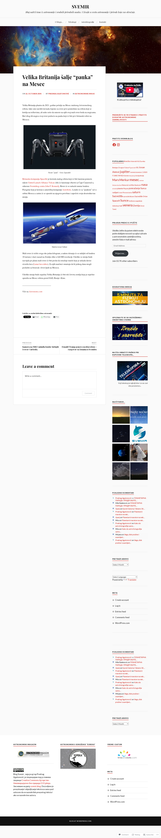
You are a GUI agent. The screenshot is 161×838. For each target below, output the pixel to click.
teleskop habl (117, 206)
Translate (132, 579)
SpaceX (116, 200)
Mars (115, 180)
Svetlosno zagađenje (135, 201)
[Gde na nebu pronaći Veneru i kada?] (121, 415)
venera (128, 205)
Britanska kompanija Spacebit (34, 178)
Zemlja (136, 205)
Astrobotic (66, 189)
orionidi (114, 188)
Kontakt (102, 22)
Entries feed (120, 611)
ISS (137, 167)
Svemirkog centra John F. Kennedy (44, 186)
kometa (132, 172)
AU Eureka (141, 161)
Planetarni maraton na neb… (134, 517)
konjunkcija (140, 176)
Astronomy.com (35, 291)
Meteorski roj (126, 185)
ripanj (117, 509)
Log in (117, 606)
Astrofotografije (87, 22)
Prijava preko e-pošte (124, 223)
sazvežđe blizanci (128, 196)
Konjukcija (132, 175)
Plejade (125, 188)
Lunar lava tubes (41, 264)
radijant (115, 192)
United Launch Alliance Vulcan (41, 182)
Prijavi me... (120, 253)
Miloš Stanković (136, 185)
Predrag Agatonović (58, 94)
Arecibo (127, 161)
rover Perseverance (125, 193)
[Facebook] (114, 145)
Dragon (121, 168)
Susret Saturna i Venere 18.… (134, 509)
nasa (144, 184)
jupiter (125, 172)
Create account (122, 600)
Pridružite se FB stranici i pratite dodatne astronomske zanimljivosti (129, 117)
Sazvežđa (117, 196)
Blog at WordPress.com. (80, 821)
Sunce (124, 200)
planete (120, 188)
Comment (88, 393)
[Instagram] (118, 145)
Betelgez (115, 168)
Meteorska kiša (116, 185)
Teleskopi (72, 22)
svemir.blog (36, 786)
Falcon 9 (127, 168)
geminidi (133, 167)
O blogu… (59, 22)
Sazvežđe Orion (141, 196)
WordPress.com (122, 623)
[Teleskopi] (139, 453)
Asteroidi (134, 161)
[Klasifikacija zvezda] (139, 434)
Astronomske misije (85, 94)
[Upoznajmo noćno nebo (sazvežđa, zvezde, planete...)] (139, 415)
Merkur (124, 180)
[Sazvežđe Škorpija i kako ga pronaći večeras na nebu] (121, 471)
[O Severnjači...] (121, 453)
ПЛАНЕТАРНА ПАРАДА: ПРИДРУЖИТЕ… (130, 499)
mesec (134, 180)
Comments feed (122, 617)
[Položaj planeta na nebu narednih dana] (121, 434)
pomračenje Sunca (137, 188)
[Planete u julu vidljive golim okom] (139, 471)
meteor (141, 180)
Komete (126, 176)
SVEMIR (80, 7)
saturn (136, 192)
